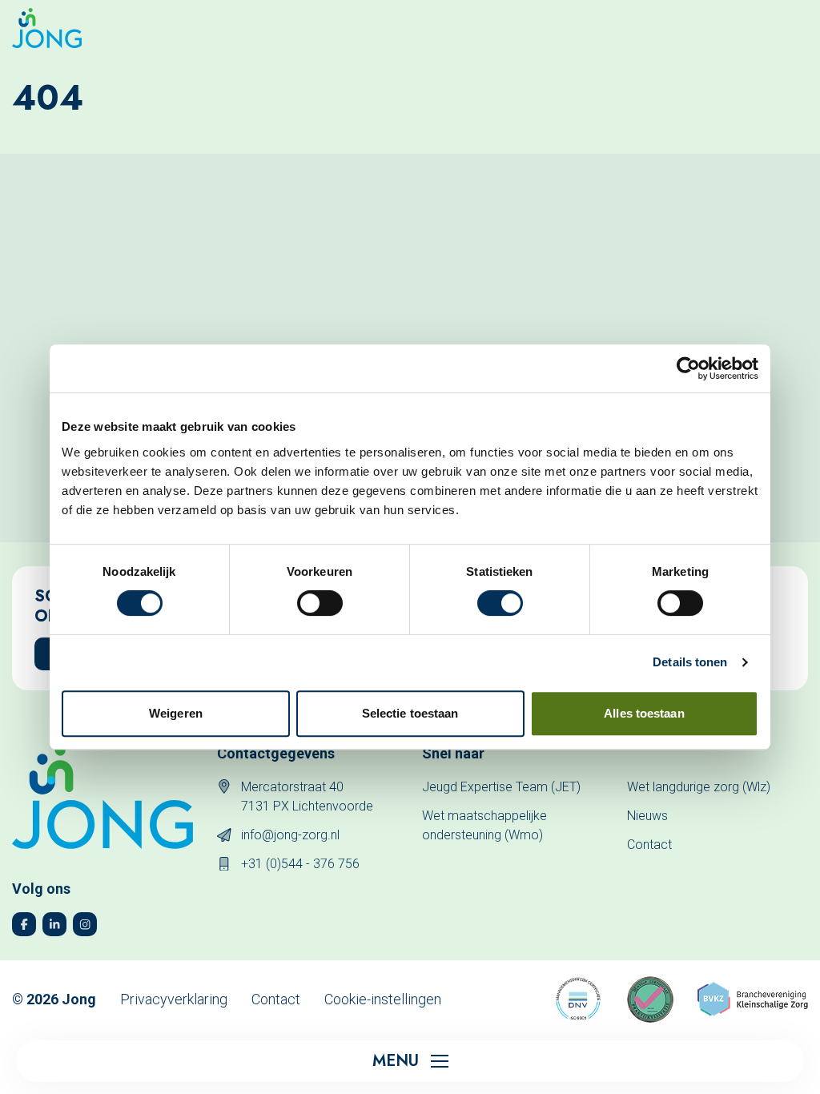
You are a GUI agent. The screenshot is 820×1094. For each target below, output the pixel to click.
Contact (649, 844)
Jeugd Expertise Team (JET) (501, 786)
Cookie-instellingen (382, 999)
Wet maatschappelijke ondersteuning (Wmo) (484, 825)
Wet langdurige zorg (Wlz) (698, 786)
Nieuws (647, 815)
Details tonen (690, 662)
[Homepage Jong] (47, 28)
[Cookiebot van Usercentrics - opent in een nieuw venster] (688, 368)
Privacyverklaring (173, 999)
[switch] (320, 603)
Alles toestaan (644, 713)
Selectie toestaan (410, 713)
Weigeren (176, 713)
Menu (395, 1060)
